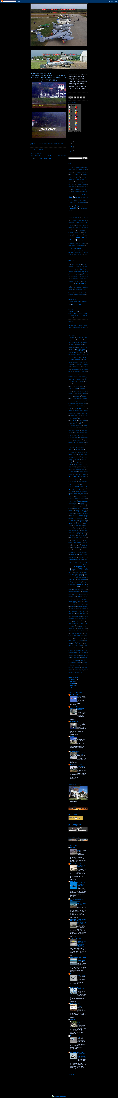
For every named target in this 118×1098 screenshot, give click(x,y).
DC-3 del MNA (82, 427)
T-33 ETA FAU (75, 276)
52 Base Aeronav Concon (75, 218)
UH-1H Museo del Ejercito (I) (74, 662)
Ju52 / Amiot (71, 182)
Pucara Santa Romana (81, 613)
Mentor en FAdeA (82, 550)
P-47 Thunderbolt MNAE (82, 246)
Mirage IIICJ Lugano (73, 557)
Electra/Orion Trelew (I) (73, 437)
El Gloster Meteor (75, 751)
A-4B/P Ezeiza (82, 351)
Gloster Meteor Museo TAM (80, 181)
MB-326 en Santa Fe (78, 525)
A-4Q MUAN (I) (78, 364)
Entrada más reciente (35, 155)
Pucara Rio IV (71, 613)
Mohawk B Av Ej (73, 586)
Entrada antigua (62, 155)
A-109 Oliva (80, 339)
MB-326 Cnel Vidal (80, 518)
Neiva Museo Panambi (78, 192)
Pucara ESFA (72, 606)
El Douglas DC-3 (74, 721)
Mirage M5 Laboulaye (79, 570)
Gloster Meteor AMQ (74, 472)
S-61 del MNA (83, 626)
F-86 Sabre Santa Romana (80, 450)
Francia (70, 147)
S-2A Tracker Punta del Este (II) (77, 273)
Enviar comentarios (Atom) (44, 158)
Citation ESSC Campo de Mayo (75, 422)
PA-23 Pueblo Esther (82, 598)
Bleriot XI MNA (71, 393)
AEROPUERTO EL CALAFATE (78, 957)
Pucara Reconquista (73, 611)
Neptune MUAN (80, 596)
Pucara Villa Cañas (72, 614)
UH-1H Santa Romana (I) (81, 665)
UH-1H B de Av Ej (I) (82, 652)
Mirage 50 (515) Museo (75, 241)
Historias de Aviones (75, 1003)
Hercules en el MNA (73, 500)
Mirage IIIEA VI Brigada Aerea (78, 566)
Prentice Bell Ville (82, 599)
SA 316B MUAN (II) (81, 628)
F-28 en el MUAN (80, 447)
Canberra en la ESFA (75, 415)
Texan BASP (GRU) (81, 202)
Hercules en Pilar (82, 498)
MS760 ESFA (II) (72, 535)
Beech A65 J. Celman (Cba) (80, 383)
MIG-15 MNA (76, 528)
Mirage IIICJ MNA (82, 557)
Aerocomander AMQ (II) (80, 371)
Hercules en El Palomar (73, 498)
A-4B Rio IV (72, 349)
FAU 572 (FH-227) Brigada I (77, 268)
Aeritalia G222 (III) (76, 369)
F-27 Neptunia (78, 266)
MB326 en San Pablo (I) (83, 186)
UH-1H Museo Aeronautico (78, 285)
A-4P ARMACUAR (78, 359)
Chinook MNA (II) (82, 420)
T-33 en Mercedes (84, 278)
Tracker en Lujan (81, 766)
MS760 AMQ (83, 528)
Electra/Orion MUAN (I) (75, 433)
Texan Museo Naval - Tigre (77, 648)
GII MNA (77, 462)
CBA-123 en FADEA (79, 408)
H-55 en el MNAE (79, 234)
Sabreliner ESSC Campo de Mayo (77, 630)
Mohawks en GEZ (72, 596)
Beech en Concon (80, 222)
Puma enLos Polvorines (83, 614)
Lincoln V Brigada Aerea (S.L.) (81, 513)
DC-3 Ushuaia (74, 427)
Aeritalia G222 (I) (76, 367)
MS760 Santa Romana (77, 540)
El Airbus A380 (74, 694)
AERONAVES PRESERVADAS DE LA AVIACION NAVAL (78, 920)
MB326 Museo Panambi (81, 184)
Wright (70, 687)
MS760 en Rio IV (76, 544)
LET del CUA (71, 513)
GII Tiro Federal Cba (73, 467)
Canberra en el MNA (83, 413)
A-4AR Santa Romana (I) (81, 340)
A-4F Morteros (80, 356)
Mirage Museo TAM (76, 191)
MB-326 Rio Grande (78, 523)
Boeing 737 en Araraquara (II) (81, 172)
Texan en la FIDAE (78, 254)
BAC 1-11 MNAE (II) (82, 220)
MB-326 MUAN (83, 520)
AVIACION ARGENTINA (76, 1052)
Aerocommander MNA (73, 376)
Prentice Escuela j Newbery (75, 601)
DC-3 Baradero (76, 423)
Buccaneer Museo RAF (74, 301)
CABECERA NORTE (75, 987)
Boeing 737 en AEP (73, 405)
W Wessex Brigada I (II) (79, 289)
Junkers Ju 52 (82, 511)
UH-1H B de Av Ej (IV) (74, 655)
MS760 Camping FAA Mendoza (79, 532)
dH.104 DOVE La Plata (80, 669)
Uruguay (71, 151)
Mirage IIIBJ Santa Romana (80, 555)
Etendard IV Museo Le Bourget (80, 313)
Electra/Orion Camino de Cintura (81, 432)
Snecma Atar (72, 683)
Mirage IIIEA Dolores (74, 562)
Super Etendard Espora (79, 635)
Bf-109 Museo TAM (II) (81, 169)
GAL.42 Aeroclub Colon (75, 457)
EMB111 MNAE (81, 230)
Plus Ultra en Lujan (73, 599)
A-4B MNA (82, 345)
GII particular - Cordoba (83, 471)
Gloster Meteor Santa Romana (81, 491)
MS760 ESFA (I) (80, 533)
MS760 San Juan (72, 538)
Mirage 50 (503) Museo (83, 240)
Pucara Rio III (82, 611)
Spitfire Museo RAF (76, 304)
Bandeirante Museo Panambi (75, 165)
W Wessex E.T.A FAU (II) (74, 292)
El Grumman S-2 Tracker (76, 764)
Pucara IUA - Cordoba (74, 608)
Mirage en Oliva (80, 582)
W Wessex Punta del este (80, 294)
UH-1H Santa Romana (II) (74, 667)
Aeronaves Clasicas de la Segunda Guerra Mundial (77, 707)
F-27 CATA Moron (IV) (81, 442)
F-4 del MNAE (78, 232)
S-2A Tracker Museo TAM (75, 199)
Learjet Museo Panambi (81, 182)
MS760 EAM (71, 533)
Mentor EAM (80, 547)
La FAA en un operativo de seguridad (80, 1023)
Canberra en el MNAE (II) (74, 227)
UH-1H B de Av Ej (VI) (75, 657)
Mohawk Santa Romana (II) (74, 591)
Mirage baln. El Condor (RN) (75, 581)
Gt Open (79, 1037)
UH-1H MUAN (83, 660)
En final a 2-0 (73, 973)
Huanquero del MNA (79, 505)
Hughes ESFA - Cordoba (80, 508)
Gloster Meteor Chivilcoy (80, 474)
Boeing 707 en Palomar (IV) (75, 401)
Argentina (71, 139)
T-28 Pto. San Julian (79, 638)
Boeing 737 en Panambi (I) (75, 174)
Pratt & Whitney (72, 679)
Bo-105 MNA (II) (84, 396)
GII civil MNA (80, 467)
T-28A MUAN (80, 640)
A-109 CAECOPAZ (79, 337)
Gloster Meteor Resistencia (75, 489)
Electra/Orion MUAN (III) (80, 435)
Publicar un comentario (36, 153)
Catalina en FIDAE (76, 229)
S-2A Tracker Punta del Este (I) (81, 271)
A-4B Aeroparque (84, 342)
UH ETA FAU (77, 281)
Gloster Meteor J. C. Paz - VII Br (81, 483)
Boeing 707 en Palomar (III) (82, 400)
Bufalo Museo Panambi (75, 177)
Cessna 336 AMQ (73, 418)
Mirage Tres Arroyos (82, 579)
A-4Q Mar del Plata (76, 366)
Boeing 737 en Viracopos (82, 176)
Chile (70, 143)
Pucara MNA (83, 608)
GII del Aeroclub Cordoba (79, 469)
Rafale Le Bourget (75, 315)
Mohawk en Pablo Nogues (79, 594)
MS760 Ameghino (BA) (74, 530)
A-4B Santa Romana (80, 349)
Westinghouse (72, 685)
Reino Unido (72, 149)
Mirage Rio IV (78, 576)
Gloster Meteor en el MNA (80, 496)
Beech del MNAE (72, 222)
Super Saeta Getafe (73, 329)
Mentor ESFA (76, 549)
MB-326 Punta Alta (72, 522)
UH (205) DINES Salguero (79, 650)
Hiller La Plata (73, 501)
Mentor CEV (74, 547)
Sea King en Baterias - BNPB (76, 633)
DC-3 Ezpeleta (83, 423)
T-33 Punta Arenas (78, 252)
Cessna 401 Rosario (83, 418)
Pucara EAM (85, 604)
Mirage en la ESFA (81, 584)
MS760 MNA (83, 537)
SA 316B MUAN (72, 628)
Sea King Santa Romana (82, 631)
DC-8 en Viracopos (80, 179)
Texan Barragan (78, 647)
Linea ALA (73, 881)
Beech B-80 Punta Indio (83, 384)
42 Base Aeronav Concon (74, 217)
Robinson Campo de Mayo (75, 616)
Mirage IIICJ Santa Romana (76, 559)
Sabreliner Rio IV (72, 631)
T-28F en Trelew (78, 645)
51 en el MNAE (84, 217)
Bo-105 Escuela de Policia (75, 395)
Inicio (49, 155)
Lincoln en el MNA (73, 515)
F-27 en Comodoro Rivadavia (79, 444)
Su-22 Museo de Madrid (80, 327)
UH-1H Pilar (72, 665)
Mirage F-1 (79, 738)
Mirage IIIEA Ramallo (74, 564)
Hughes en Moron (72, 511)
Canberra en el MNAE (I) (81, 225)
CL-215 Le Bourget (73, 311)
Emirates (79, 696)
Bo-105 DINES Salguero (81, 393)
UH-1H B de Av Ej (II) (73, 653)
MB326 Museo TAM (72, 186)
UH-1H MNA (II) (76, 660)
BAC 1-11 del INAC (79, 381)
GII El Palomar (78, 461)
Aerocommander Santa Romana (77, 378)
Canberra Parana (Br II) (73, 413)
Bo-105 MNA (76, 396)
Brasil (39, 143)
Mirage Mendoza (79, 574)
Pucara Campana (82, 603)
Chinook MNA (73, 420)
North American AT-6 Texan (48, 143)
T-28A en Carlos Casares (77, 643)
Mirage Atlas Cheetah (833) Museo (76, 245)
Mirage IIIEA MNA (84, 562)
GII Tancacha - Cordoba (81, 466)
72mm (72, 1036)
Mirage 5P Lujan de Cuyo (82, 552)
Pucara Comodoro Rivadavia (74, 604)
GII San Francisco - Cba (79, 464)
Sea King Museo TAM (80, 200)
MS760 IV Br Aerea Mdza (82, 535)
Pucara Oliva (71, 609)
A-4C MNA (81, 352)
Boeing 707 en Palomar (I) (75, 398)
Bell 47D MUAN (76, 389)
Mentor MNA (74, 550)
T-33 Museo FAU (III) (74, 278)
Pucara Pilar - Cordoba (81, 609)
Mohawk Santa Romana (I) (79, 589)
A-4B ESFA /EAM (79, 344)
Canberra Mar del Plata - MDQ (75, 410)
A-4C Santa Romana (81, 354)
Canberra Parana (82, 411)
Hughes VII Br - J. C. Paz (80, 510)
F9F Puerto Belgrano (83, 454)
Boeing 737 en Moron (79, 406)
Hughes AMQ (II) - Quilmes (74, 506)
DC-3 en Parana (72, 428)
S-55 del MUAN (75, 626)
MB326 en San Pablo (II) (75, 187)
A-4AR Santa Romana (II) (74, 342)
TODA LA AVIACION (75, 938)
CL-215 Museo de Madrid (75, 324)
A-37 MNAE (85, 218)
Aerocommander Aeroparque (76, 374)
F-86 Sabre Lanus (79, 449)
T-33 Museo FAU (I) (84, 276)
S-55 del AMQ (79, 625)
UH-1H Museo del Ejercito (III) (82, 664)
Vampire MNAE (82, 255)
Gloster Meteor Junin (74, 484)
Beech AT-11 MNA (72, 384)
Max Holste (74, 545)
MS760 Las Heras (74, 537)
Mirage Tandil (72, 579)
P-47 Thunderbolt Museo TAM (81, 197)
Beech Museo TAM (79, 167)
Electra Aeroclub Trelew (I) (74, 430)
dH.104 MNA (79, 672)
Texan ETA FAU (74, 279)
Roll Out (72, 847)
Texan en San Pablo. (73, 204)
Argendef (72, 1019)
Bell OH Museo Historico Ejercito (79, 391)
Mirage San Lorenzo (80, 577)
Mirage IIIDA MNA (84, 561)
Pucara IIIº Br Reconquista (82, 606)
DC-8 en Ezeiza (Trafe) (81, 428)
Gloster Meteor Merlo (79, 488)
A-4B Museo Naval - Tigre (82, 347)
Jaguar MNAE (76, 235)
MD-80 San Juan (79, 527)
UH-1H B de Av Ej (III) (83, 653)
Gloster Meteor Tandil (74, 494)
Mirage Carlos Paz (74, 554)
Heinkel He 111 (80, 709)
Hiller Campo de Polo (83, 500)
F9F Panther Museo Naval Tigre (76, 452)
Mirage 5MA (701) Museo (81, 243)
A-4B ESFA (72, 344)
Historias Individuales (76, 864)
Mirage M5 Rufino (77, 572)
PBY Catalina (75, 249)
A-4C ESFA (72, 352)
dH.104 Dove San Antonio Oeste (76, 670)
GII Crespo (77, 459)
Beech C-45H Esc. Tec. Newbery (76, 386)
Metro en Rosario (72, 552)
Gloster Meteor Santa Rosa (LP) (78, 493)
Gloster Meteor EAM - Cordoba (77, 476)
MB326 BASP (71, 184)
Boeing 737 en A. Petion (81, 403)
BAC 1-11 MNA (80, 379)
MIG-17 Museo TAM (76, 189)
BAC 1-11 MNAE (73, 220)
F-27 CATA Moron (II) (79, 440)
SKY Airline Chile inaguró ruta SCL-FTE (81, 960)
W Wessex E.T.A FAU (81, 290)
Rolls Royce (72, 681)
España (70, 145)
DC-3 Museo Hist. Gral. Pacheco (75, 425)
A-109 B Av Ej (71, 337)
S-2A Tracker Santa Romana (79, 621)
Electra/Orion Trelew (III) (76, 439)
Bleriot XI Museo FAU (76, 264)
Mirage (72, 736)
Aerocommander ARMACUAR (76, 372)
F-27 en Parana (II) (81, 445)
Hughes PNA (71, 510)
